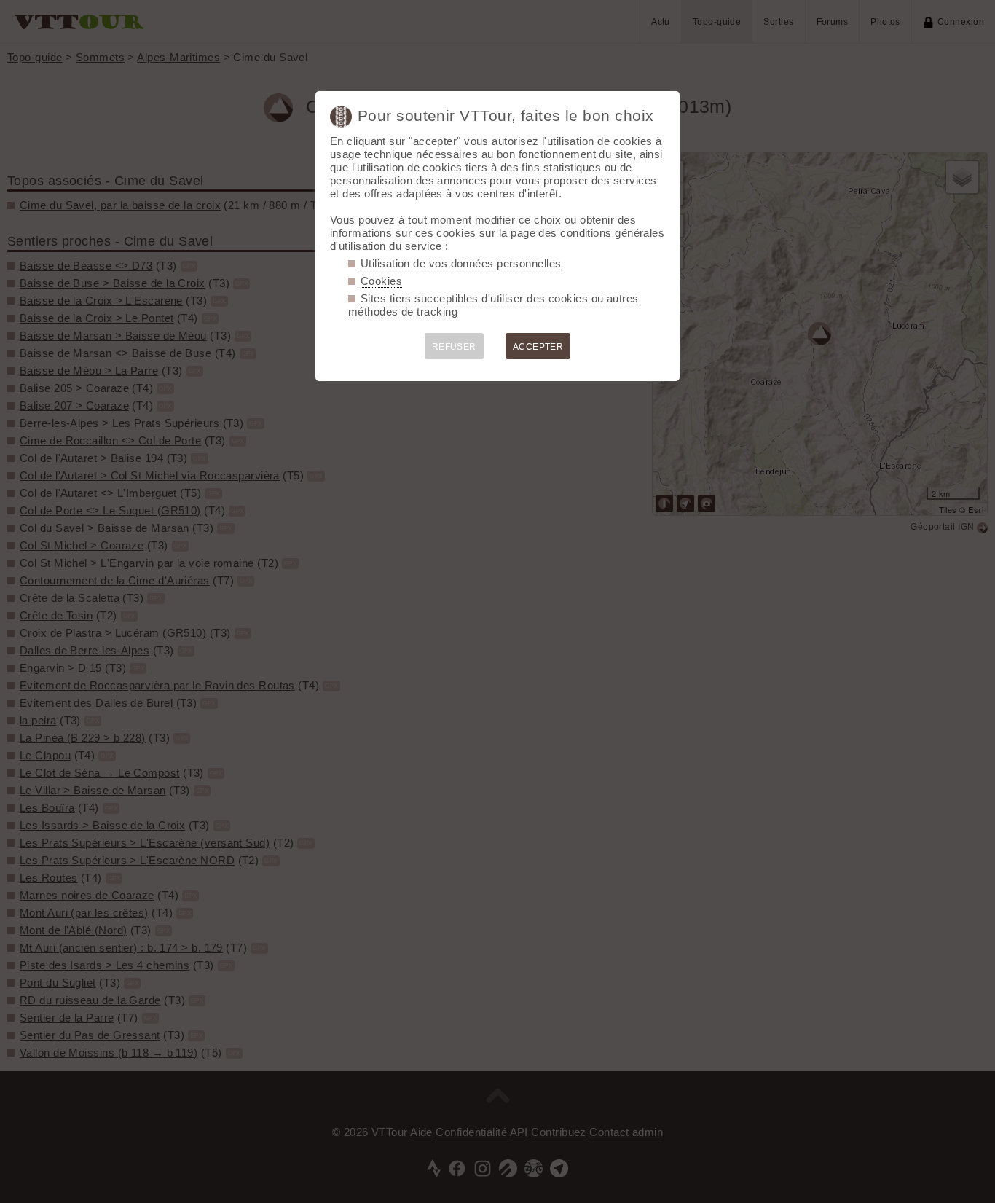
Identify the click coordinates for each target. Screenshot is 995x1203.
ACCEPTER (538, 347)
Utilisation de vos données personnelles (461, 263)
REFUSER (454, 347)
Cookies (381, 281)
